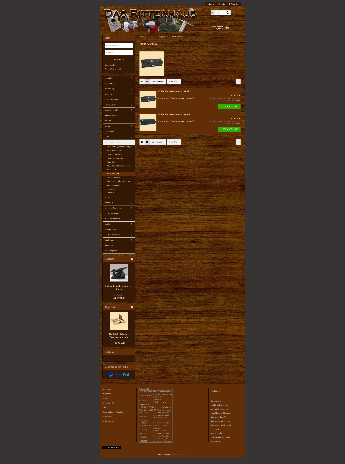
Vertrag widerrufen (112, 447)
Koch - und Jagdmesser (114, 142)
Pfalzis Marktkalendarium (220, 437)
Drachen (108, 224)
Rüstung (108, 121)
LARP (107, 137)
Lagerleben (109, 78)
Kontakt (105, 398)
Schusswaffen (110, 132)
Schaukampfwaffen (112, 99)
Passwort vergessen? (113, 69)
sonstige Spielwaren (112, 235)
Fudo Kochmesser (113, 177)
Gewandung (109, 89)
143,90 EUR (119, 343)
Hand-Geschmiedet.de (219, 405)
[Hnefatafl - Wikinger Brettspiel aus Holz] (119, 321)
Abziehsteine (111, 189)
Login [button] (222, 4)
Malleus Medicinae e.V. (219, 409)
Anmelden (119, 59)
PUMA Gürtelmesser (114, 154)
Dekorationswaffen (112, 110)
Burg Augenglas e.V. (218, 417)
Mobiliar (108, 198)
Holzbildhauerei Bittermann (221, 413)
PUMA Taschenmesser (115, 158)
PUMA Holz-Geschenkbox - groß (174, 114)
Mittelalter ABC (216, 441)
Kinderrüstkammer (112, 213)
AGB (104, 407)
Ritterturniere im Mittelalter (221, 425)
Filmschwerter (110, 105)
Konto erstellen (110, 65)
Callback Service (108, 421)
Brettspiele (109, 203)
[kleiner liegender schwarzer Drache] (119, 272)
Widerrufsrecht (108, 403)
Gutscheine (109, 245)
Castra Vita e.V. (216, 401)
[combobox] (158, 81)
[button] (142, 81)
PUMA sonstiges (113, 174)
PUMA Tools (111, 170)
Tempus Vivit (215, 429)
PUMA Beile (111, 162)
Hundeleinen (109, 240)
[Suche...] (228, 13)
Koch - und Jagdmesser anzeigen (119, 147)
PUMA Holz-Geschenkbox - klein (174, 91)
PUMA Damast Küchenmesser (118, 166)
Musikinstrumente (111, 229)
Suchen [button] (211, 4)
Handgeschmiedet (112, 115)
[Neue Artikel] (132, 307)
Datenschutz (107, 417)
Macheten (110, 193)
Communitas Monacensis (220, 421)
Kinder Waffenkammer (113, 208)
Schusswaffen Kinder (113, 219)
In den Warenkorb (229, 106)
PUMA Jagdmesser (114, 151)
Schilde (107, 126)
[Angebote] (132, 259)
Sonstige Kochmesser (115, 185)
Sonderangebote (111, 251)
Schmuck (108, 94)
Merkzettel (234, 4)
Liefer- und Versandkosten (112, 412)
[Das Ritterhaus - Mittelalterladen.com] (154, 19)
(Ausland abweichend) (186, 98)
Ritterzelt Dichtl (216, 433)
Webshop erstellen (164, 454)
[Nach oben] (338, 460)
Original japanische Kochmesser (119, 181)
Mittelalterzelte (110, 84)
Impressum (106, 394)
